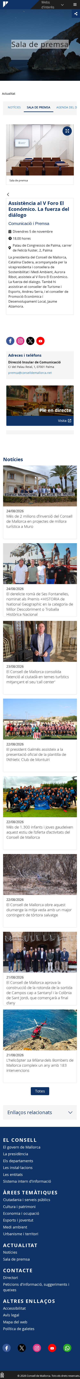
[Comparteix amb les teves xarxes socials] (76, 14)
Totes (40, 1091)
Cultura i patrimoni (19, 1206)
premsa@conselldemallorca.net (30, 372)
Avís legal (11, 1315)
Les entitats (13, 1174)
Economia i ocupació (21, 1213)
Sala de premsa (38, 107)
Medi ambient (15, 1227)
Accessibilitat (14, 1308)
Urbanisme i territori (20, 1234)
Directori (10, 1277)
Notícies (14, 107)
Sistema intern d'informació (27, 1181)
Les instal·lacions (18, 1167)
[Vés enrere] (8, 194)
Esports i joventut (18, 1220)
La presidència (15, 1154)
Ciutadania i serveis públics (26, 1199)
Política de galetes (18, 1328)
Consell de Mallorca (2, 1375)
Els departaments (18, 1161)
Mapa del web (15, 1322)
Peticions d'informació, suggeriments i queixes (36, 1287)
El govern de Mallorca (21, 1147)
